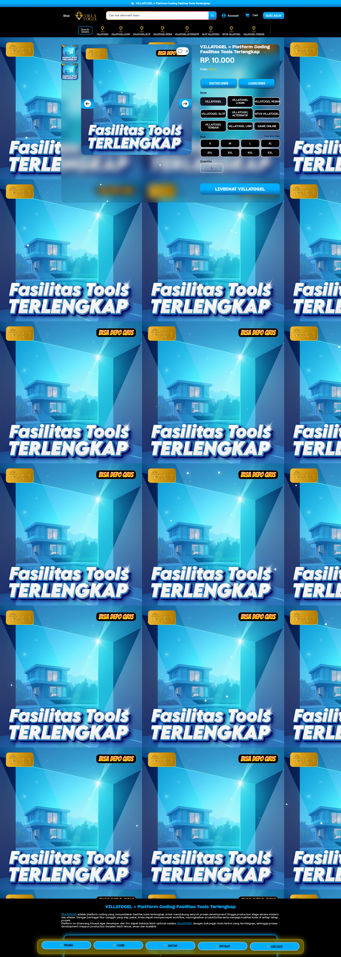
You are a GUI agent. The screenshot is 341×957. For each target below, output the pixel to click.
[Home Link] (86, 15)
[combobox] (157, 16)
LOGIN (120, 945)
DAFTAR (172, 945)
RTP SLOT (225, 945)
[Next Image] (185, 104)
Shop (66, 15)
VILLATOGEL (69, 914)
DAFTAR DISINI (218, 83)
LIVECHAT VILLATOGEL (240, 189)
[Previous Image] (87, 104)
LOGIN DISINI (256, 83)
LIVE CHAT (277, 946)
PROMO (68, 945)
